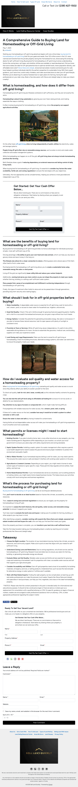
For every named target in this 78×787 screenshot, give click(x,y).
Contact (64, 2)
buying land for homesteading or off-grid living (23, 386)
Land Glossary (49, 734)
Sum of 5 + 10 (8, 715)
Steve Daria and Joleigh (26, 68)
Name (18, 205)
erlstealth (8, 50)
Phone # (19, 221)
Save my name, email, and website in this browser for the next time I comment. (32, 711)
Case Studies (48, 31)
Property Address (22, 214)
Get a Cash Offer (22, 731)
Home (13, 2)
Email (42, 221)
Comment (7, 674)
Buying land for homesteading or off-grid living (19, 491)
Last (41, 211)
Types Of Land (35, 2)
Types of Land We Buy (46, 731)
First (17, 211)
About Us (57, 2)
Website (5, 704)
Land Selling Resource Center (28, 31)
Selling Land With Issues (61, 731)
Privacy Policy (59, 734)
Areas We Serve (46, 2)
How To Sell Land (23, 2)
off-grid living (21, 144)
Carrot (50, 784)
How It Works (8, 31)
